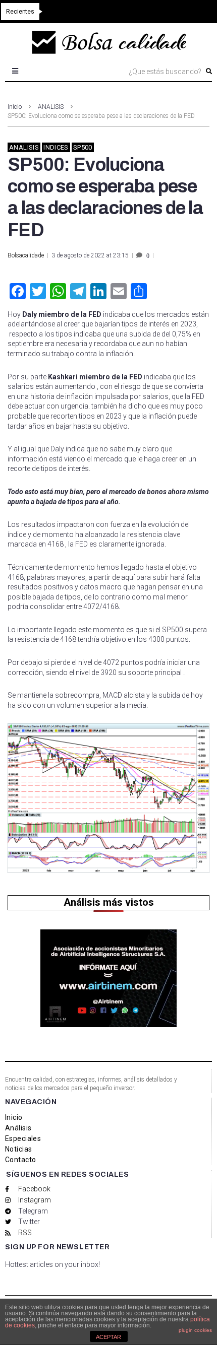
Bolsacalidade (26, 255)
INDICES (56, 147)
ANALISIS (51, 106)
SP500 (82, 147)
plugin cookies (195, 1330)
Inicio (15, 106)
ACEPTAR (108, 1337)
